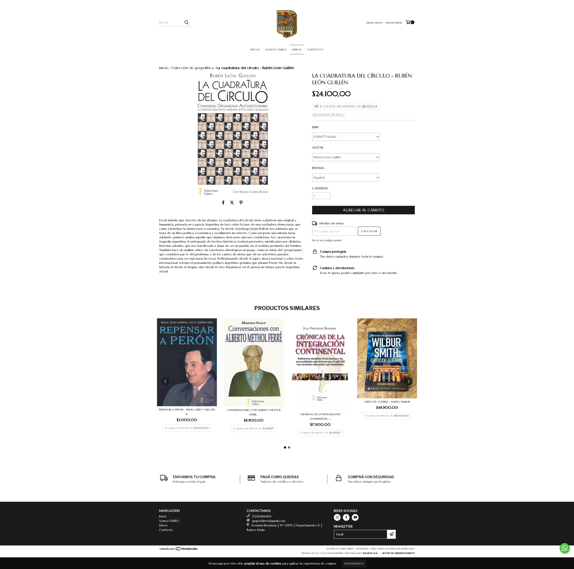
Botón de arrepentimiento (399, 553)
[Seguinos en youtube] (355, 517)
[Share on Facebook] (223, 202)
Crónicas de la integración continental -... (320, 416)
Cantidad (320, 188)
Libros (297, 49)
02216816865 (261, 516)
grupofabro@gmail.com (268, 521)
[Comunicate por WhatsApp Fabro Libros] (565, 548)
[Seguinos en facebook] (346, 517)
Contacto (315, 49)
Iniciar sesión (394, 22)
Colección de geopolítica (192, 67)
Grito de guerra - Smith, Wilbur (387, 401)
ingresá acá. (370, 553)
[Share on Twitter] (232, 202)
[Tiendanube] (178, 550)
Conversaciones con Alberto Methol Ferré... (254, 412)
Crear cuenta (374, 22)
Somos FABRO (276, 49)
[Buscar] (186, 22)
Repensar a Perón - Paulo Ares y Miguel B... (187, 412)
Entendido (354, 563)
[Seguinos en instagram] (337, 517)
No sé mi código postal (326, 240)
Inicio (255, 49)
